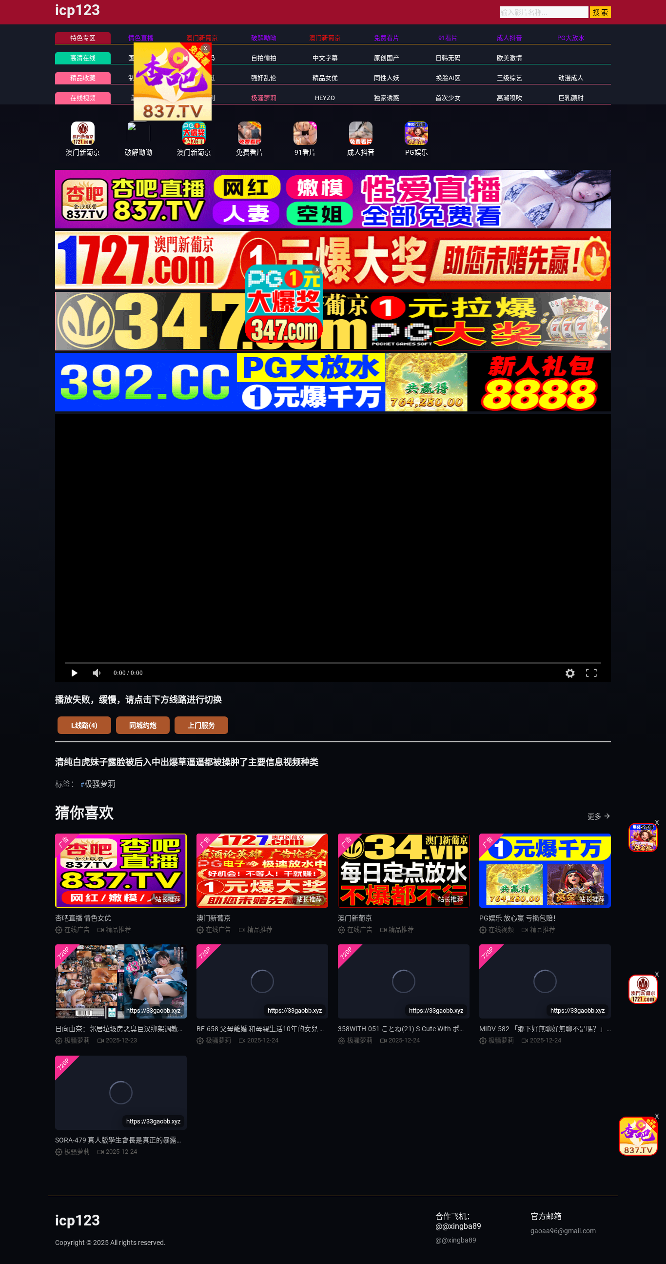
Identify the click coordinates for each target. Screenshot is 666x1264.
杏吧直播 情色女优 (83, 918)
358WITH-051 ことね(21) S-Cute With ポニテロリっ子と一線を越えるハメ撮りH (459, 1029)
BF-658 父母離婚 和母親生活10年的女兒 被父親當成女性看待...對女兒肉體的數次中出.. (327, 1029)
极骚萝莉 (263, 98)
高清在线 (83, 57)
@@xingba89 (455, 1240)
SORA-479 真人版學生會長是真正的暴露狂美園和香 (133, 1140)
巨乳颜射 (571, 98)
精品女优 (325, 78)
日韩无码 (448, 57)
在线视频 (83, 98)
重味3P (141, 98)
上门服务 (201, 725)
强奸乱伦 (263, 78)
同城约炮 (143, 725)
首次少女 (448, 98)
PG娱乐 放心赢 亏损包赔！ (519, 918)
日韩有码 (202, 57)
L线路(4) (84, 725)
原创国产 (386, 57)
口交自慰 (202, 78)
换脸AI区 (448, 78)
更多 (594, 816)
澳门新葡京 (213, 918)
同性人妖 (386, 78)
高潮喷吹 (509, 98)
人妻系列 (202, 98)
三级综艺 (509, 78)
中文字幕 (325, 57)
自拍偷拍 (263, 57)
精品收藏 (83, 78)
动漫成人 (571, 78)
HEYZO (325, 98)
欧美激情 (509, 57)
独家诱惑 (386, 98)
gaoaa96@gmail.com (563, 1231)
